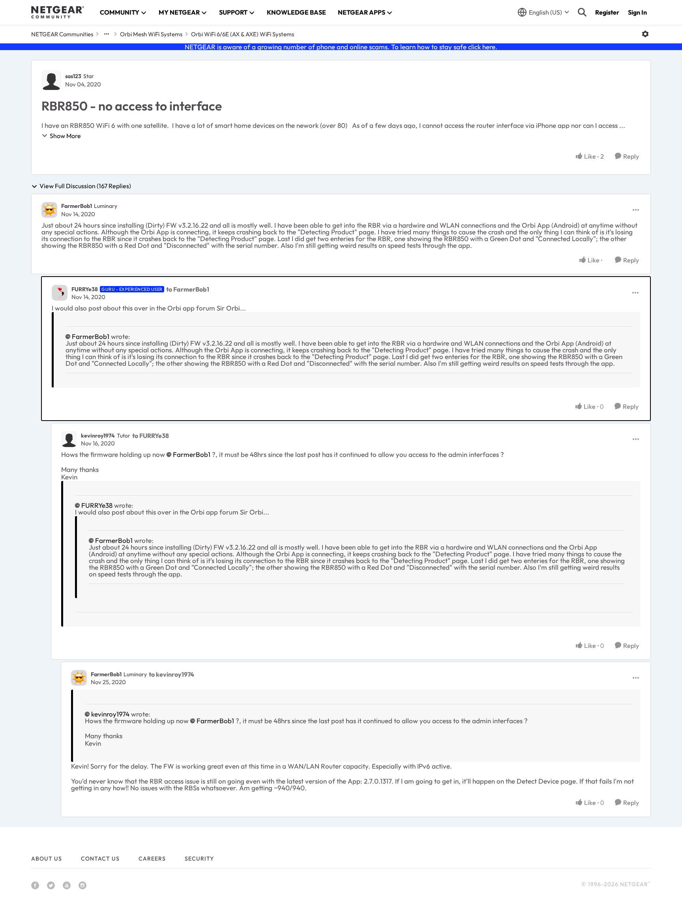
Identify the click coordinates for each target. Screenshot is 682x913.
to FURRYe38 (150, 435)
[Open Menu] (645, 33)
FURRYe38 (84, 289)
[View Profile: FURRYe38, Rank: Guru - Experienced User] (59, 293)
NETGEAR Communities (62, 34)
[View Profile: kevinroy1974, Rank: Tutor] (69, 439)
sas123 (73, 76)
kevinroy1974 (98, 435)
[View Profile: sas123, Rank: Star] (51, 80)
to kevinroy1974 (171, 674)
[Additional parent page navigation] (106, 33)
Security (199, 858)
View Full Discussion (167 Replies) (85, 186)
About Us (46, 858)
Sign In (637, 12)
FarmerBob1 (76, 206)
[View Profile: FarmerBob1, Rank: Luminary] (49, 210)
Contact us (100, 858)
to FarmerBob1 (187, 289)
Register (607, 12)
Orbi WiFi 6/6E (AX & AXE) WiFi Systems (242, 34)
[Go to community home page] (57, 12)
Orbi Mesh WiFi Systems (151, 34)
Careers (152, 858)
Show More (65, 136)
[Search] (582, 12)
